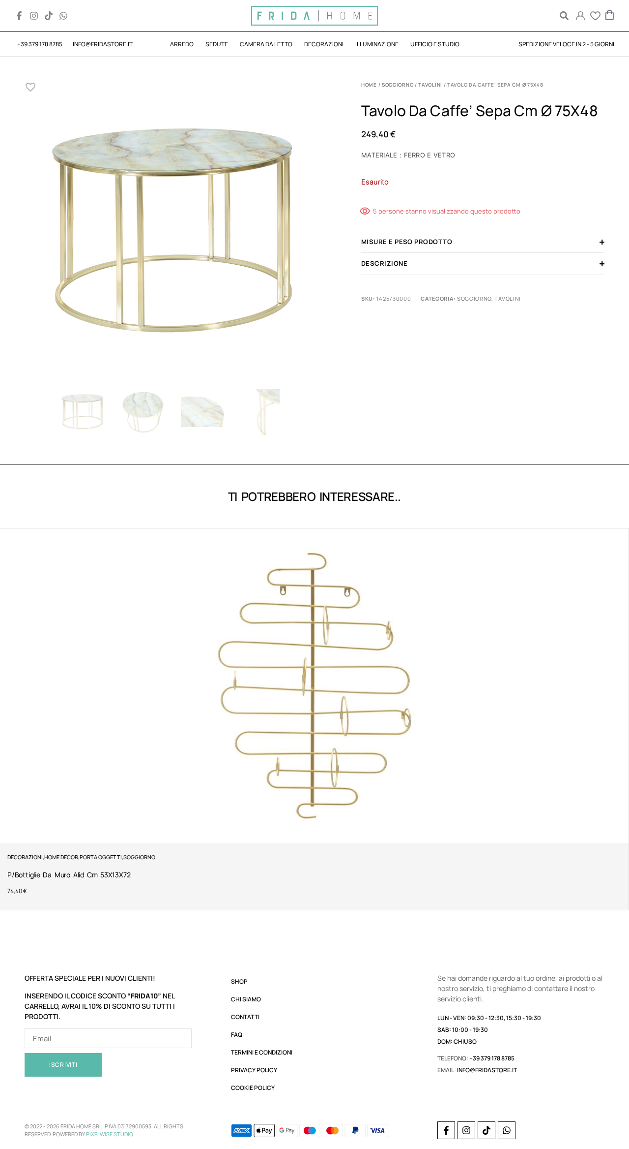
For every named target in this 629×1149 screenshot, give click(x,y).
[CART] (609, 15)
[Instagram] (33, 15)
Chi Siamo (246, 999)
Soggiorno (397, 84)
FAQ (236, 1034)
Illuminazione (377, 44)
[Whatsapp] (63, 15)
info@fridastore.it (487, 1070)
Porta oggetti (101, 857)
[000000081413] (173, 232)
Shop (239, 981)
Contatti (245, 1017)
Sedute (216, 44)
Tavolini (430, 84)
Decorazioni (323, 44)
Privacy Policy (254, 1070)
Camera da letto (266, 44)
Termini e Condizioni (261, 1052)
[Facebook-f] (19, 15)
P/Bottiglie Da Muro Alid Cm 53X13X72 (68, 874)
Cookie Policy (253, 1088)
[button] (564, 16)
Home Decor (61, 857)
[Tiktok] (48, 15)
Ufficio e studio (434, 44)
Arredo (182, 44)
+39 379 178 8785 (492, 1058)
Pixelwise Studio (109, 1134)
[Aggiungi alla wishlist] (31, 87)
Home (369, 84)
